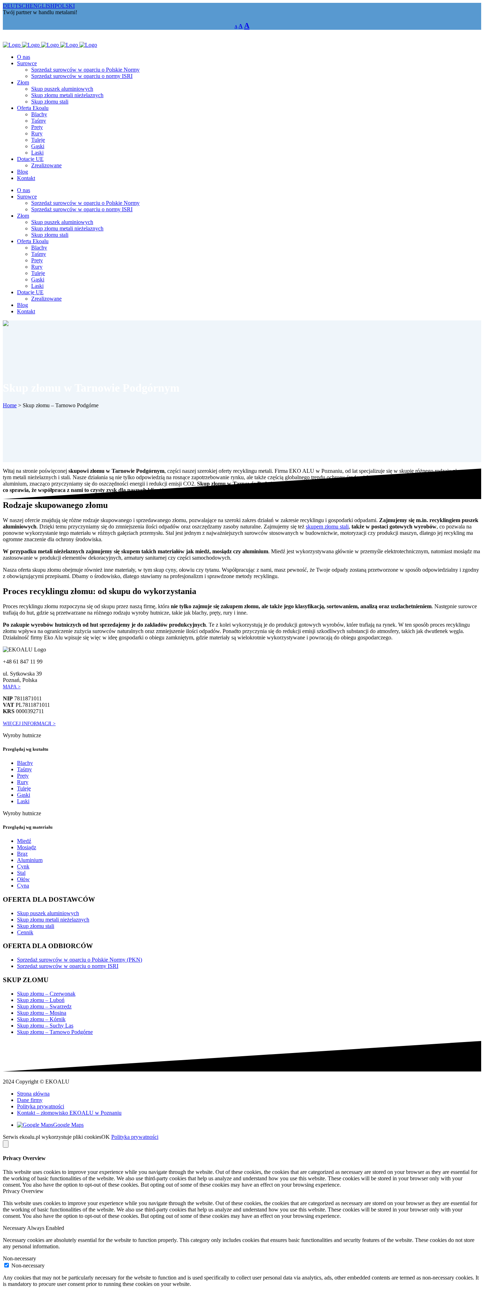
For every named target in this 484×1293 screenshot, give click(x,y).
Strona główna (33, 1094)
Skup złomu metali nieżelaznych (53, 920)
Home (10, 405)
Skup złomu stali (35, 926)
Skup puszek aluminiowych (48, 913)
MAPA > (12, 686)
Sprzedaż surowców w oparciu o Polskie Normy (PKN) (79, 960)
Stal (21, 873)
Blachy (25, 763)
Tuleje (24, 788)
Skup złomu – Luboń (40, 1000)
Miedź (24, 841)
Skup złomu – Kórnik (41, 1019)
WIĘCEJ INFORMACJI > (29, 723)
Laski (23, 801)
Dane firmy (30, 1100)
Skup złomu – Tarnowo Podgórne (55, 1032)
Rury (22, 782)
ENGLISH (42, 6)
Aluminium (30, 860)
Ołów (23, 879)
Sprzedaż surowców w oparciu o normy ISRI (67, 966)
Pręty (23, 776)
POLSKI (65, 6)
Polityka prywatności (40, 1106)
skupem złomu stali (327, 527)
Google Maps (68, 1125)
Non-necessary (28, 1266)
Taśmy (24, 769)
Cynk (23, 866)
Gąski (23, 795)
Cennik (25, 932)
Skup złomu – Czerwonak (46, 994)
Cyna (23, 886)
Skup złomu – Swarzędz (44, 1006)
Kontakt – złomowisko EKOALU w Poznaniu (69, 1113)
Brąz (22, 854)
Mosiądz (26, 847)
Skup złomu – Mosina (41, 1013)
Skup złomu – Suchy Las (45, 1026)
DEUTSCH (16, 6)
